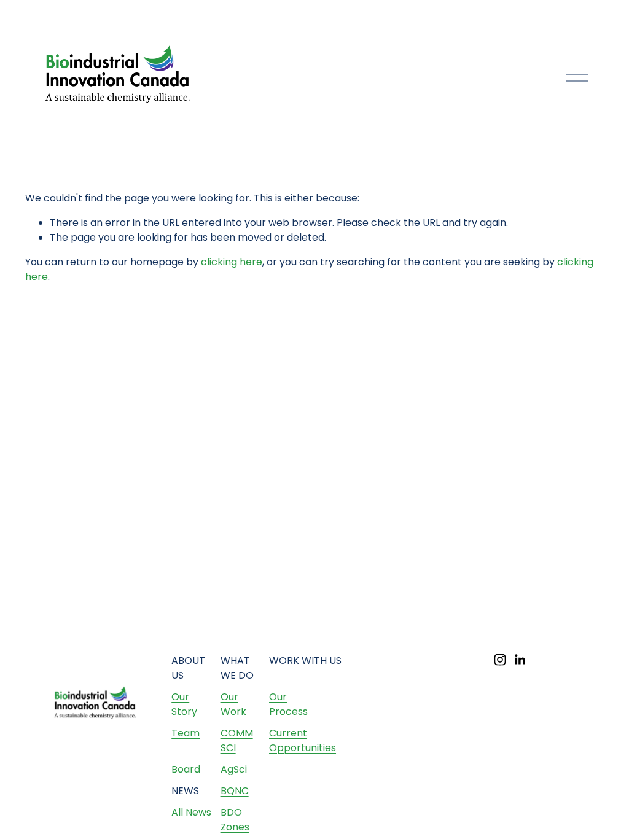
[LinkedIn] (520, 660)
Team (185, 733)
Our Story (184, 704)
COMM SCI (237, 740)
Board (185, 769)
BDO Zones (235, 819)
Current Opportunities (302, 740)
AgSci (234, 769)
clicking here (231, 262)
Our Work (233, 704)
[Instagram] (500, 660)
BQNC (235, 791)
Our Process (288, 704)
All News (191, 812)
